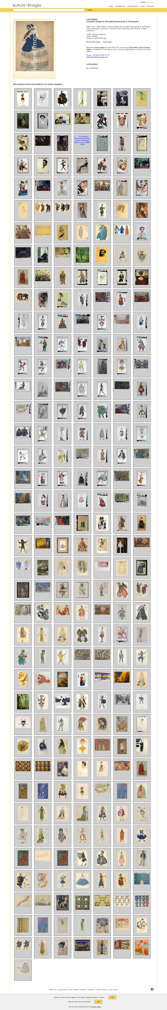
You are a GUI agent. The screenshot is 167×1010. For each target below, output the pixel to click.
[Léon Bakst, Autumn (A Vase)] (23, 597)
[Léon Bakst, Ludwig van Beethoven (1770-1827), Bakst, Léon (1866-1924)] (122, 217)
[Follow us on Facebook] (152, 990)
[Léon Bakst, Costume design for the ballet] (82, 865)
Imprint (83, 989)
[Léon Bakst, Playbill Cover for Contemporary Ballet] (82, 530)
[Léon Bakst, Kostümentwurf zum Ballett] (82, 798)
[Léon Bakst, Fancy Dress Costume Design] (63, 307)
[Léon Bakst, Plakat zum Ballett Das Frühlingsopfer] (23, 106)
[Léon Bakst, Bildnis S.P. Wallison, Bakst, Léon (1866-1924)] (82, 217)
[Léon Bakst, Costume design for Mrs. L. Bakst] (122, 284)
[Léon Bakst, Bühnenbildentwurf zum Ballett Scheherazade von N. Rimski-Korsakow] (42, 281)
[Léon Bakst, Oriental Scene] (42, 575)
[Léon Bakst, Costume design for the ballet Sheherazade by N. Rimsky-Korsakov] (43, 329)
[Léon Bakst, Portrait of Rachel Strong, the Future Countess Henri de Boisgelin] (122, 552)
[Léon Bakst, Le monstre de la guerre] (82, 659)
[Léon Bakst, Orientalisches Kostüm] (62, 284)
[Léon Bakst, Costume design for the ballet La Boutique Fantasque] (142, 865)
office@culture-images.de (97, 57)
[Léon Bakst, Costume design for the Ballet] (82, 932)
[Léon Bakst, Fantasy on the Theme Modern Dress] (43, 485)
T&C (70, 989)
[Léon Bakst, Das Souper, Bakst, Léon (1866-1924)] (102, 106)
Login (143, 6)
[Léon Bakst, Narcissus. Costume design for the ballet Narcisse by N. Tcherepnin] (23, 391)
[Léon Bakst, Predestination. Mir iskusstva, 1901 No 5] (23, 727)
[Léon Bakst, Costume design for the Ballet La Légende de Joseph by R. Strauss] (63, 463)
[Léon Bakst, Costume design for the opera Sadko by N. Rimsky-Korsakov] (102, 418)
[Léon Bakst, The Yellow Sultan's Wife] (23, 413)
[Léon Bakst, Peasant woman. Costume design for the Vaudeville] (122, 887)
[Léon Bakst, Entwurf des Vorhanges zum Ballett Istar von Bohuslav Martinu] (43, 798)
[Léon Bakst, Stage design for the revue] (102, 659)
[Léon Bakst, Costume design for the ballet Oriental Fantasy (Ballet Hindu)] (141, 664)
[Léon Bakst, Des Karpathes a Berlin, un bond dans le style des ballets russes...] (122, 929)
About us (52, 989)
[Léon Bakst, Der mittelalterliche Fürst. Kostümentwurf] (23, 284)
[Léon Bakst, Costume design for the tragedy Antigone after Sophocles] (62, 865)
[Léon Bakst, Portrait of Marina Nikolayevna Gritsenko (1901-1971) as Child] (62, 776)
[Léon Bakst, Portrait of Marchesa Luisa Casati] (102, 932)
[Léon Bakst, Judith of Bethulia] (43, 396)
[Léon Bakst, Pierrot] (43, 887)
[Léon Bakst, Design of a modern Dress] (63, 441)
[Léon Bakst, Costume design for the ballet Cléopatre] (82, 351)
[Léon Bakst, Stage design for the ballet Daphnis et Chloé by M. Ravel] (23, 346)
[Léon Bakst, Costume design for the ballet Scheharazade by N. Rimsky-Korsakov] (23, 664)
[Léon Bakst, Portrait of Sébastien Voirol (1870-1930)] (62, 932)
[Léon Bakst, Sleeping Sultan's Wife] (102, 570)
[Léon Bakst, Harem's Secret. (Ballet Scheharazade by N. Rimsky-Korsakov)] (62, 525)
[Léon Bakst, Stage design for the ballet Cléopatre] (122, 324)
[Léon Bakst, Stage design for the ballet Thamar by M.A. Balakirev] (102, 301)
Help (111, 989)
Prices (76, 989)
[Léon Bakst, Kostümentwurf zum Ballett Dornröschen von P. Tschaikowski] (62, 798)
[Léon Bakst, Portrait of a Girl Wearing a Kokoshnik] (62, 575)
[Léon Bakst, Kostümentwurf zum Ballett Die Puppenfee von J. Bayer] (142, 262)
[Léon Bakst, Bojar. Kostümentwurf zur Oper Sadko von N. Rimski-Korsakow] (142, 798)
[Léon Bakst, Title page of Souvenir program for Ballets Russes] (62, 597)
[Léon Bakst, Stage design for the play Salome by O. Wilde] (122, 413)
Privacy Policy (101, 989)
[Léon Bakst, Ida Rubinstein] (142, 530)
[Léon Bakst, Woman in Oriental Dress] (102, 351)
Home (111, 6)
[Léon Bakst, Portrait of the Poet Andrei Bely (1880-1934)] (142, 731)
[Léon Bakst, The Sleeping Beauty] (62, 686)
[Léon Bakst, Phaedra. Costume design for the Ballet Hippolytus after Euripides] (142, 753)
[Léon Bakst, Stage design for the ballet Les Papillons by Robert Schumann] (42, 592)
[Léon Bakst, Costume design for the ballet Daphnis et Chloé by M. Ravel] (62, 418)
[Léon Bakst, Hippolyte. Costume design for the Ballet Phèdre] (102, 709)
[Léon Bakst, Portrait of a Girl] (43, 753)
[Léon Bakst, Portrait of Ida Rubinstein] (82, 485)
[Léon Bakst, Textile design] (82, 910)
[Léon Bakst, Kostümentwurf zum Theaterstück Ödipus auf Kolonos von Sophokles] (23, 865)
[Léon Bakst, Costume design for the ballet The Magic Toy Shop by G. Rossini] (122, 351)
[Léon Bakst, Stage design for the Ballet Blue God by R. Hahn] (23, 503)
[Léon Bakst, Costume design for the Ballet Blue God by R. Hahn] (102, 329)
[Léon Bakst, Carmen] (43, 307)
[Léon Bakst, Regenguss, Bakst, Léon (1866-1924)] (122, 106)
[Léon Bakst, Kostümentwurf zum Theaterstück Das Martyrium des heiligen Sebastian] (102, 954)
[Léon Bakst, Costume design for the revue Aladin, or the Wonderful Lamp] (122, 619)
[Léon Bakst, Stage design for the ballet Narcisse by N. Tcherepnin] (122, 388)
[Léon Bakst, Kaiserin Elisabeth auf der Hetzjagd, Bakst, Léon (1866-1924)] (82, 144)
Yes (112, 997)
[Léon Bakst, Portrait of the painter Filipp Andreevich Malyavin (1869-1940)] (102, 731)
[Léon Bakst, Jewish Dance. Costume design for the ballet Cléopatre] (122, 463)
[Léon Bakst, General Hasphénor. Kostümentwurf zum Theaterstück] (122, 843)
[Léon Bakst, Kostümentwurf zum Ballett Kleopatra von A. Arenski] (142, 932)
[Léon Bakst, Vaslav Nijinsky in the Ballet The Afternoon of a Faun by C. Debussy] (122, 642)
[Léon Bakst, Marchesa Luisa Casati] (141, 954)
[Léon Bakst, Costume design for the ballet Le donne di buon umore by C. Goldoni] (102, 441)
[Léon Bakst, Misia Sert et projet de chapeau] (62, 954)
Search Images (133, 6)
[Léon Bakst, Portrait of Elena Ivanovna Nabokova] (82, 776)
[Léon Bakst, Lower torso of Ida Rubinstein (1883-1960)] (42, 860)
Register (150, 6)
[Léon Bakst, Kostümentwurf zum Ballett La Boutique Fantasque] (142, 843)
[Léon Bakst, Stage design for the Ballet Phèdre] (102, 681)
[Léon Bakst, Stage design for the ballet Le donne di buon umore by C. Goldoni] (62, 368)
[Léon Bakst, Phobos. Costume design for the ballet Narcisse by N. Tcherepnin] (43, 441)
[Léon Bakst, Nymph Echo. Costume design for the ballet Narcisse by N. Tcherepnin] (141, 575)
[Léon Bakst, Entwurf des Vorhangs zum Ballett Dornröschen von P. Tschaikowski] (122, 798)
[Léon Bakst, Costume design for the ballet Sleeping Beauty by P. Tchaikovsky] (82, 552)
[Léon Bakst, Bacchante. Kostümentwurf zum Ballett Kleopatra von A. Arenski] (22, 820)
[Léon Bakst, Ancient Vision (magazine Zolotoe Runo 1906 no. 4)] (62, 707)
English (151, 2)
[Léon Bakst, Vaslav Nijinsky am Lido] (23, 798)
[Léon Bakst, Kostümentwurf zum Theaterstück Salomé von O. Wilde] (43, 954)
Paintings (94, 68)
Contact (91, 989)
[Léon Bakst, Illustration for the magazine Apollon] (62, 910)
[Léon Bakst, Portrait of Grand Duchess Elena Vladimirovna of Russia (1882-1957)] (141, 284)
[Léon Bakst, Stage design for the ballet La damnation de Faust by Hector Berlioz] (42, 905)
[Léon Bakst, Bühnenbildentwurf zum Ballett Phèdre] (122, 949)
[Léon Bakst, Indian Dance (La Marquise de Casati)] (102, 485)
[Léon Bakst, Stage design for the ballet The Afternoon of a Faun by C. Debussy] (142, 458)
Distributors (120, 6)
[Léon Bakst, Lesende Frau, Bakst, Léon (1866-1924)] (23, 150)
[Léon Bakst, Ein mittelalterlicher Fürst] (142, 776)
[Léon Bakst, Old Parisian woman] (62, 753)
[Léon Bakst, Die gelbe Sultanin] (102, 793)
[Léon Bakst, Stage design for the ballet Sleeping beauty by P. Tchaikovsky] (23, 615)
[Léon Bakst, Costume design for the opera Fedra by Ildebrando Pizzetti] (82, 307)
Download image (93, 42)
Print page (107, 42)
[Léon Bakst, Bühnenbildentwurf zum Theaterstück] (82, 950)
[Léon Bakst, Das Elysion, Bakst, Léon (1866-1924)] (82, 262)
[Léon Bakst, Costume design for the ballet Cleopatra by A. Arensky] (142, 597)
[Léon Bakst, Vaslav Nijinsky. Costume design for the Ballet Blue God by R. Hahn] (43, 463)
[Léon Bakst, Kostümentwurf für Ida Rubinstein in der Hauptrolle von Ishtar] (82, 106)
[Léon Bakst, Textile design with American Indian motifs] (23, 771)
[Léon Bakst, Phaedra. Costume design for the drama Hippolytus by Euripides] (23, 570)
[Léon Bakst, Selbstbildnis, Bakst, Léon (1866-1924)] (43, 128)
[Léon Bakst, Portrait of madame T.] (43, 418)
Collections (62, 989)
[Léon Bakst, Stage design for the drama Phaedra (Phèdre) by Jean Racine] (82, 324)
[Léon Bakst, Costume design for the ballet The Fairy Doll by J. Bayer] (82, 284)
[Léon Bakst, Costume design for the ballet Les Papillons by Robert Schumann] (122, 441)
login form (129, 49)
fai (87, 68)
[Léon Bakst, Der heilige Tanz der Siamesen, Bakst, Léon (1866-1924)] (23, 258)
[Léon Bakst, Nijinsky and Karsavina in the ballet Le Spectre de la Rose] (23, 483)
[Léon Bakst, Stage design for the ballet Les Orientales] (102, 751)
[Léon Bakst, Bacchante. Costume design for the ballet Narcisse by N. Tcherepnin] (23, 374)
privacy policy (96, 1007)
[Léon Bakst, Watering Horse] (23, 301)
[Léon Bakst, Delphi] (42, 525)
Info (116, 989)
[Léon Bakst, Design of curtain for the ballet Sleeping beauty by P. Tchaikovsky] (43, 932)
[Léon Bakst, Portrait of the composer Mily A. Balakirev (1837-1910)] (43, 106)
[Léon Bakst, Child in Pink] (122, 753)
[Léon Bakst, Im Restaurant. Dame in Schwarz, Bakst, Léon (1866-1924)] (142, 217)
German (143, 2)
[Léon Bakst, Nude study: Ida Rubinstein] (23, 906)
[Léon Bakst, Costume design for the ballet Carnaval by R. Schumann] (102, 552)
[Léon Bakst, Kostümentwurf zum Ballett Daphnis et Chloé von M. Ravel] (23, 950)
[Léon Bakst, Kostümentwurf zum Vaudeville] (62, 843)
